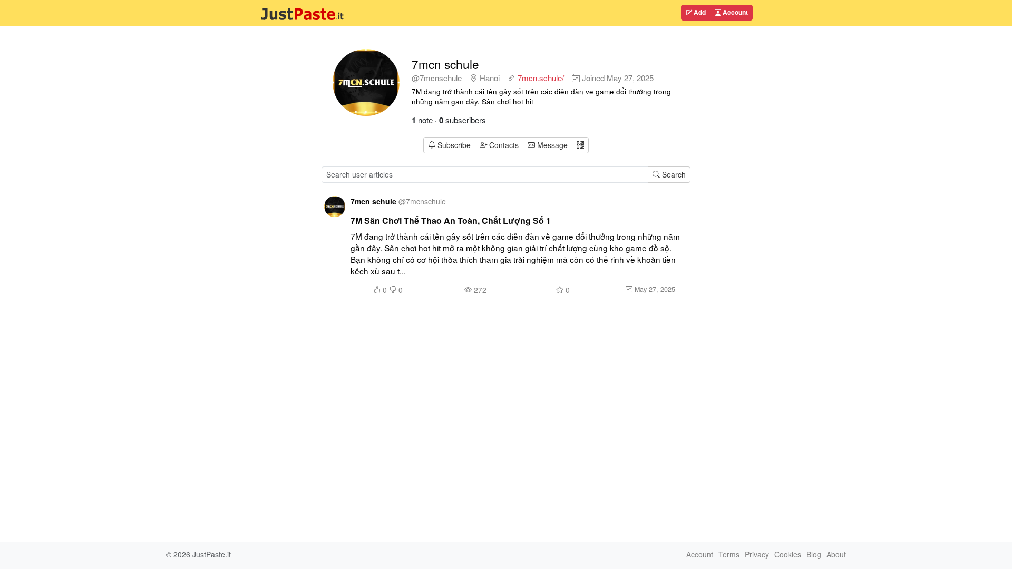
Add (699, 12)
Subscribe (454, 145)
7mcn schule (445, 63)
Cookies (787, 554)
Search (673, 174)
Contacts (504, 145)
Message (551, 145)
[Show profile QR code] (580, 145)
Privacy (757, 554)
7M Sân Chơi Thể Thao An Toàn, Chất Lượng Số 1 (451, 220)
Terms (728, 554)
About (836, 554)
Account (734, 12)
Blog (813, 554)
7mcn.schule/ (541, 77)
